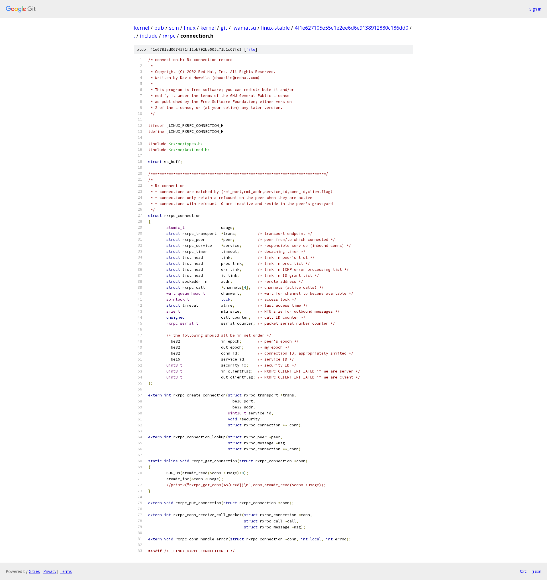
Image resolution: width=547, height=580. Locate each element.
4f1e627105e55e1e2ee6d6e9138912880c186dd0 (351, 27)
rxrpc (168, 35)
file (250, 49)
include (149, 35)
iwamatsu (244, 27)
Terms (66, 571)
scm (174, 27)
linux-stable (275, 27)
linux (189, 27)
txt (523, 571)
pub (159, 27)
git (224, 27)
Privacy (49, 571)
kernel (141, 27)
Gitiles (34, 571)
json (536, 571)
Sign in (535, 9)
